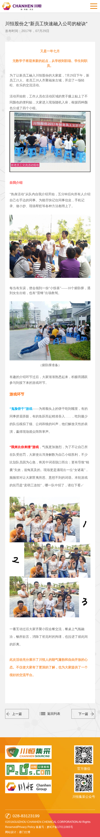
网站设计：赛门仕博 (17, 832)
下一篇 (83, 714)
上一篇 (17, 714)
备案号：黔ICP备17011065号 (54, 827)
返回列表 (53, 713)
